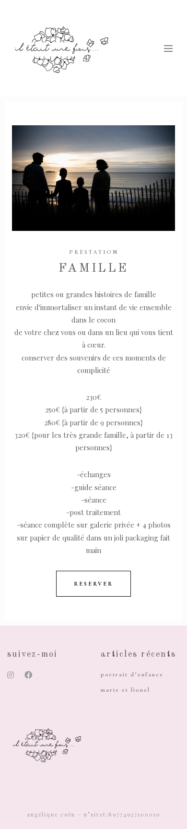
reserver (93, 583)
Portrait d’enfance (132, 674)
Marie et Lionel (125, 690)
